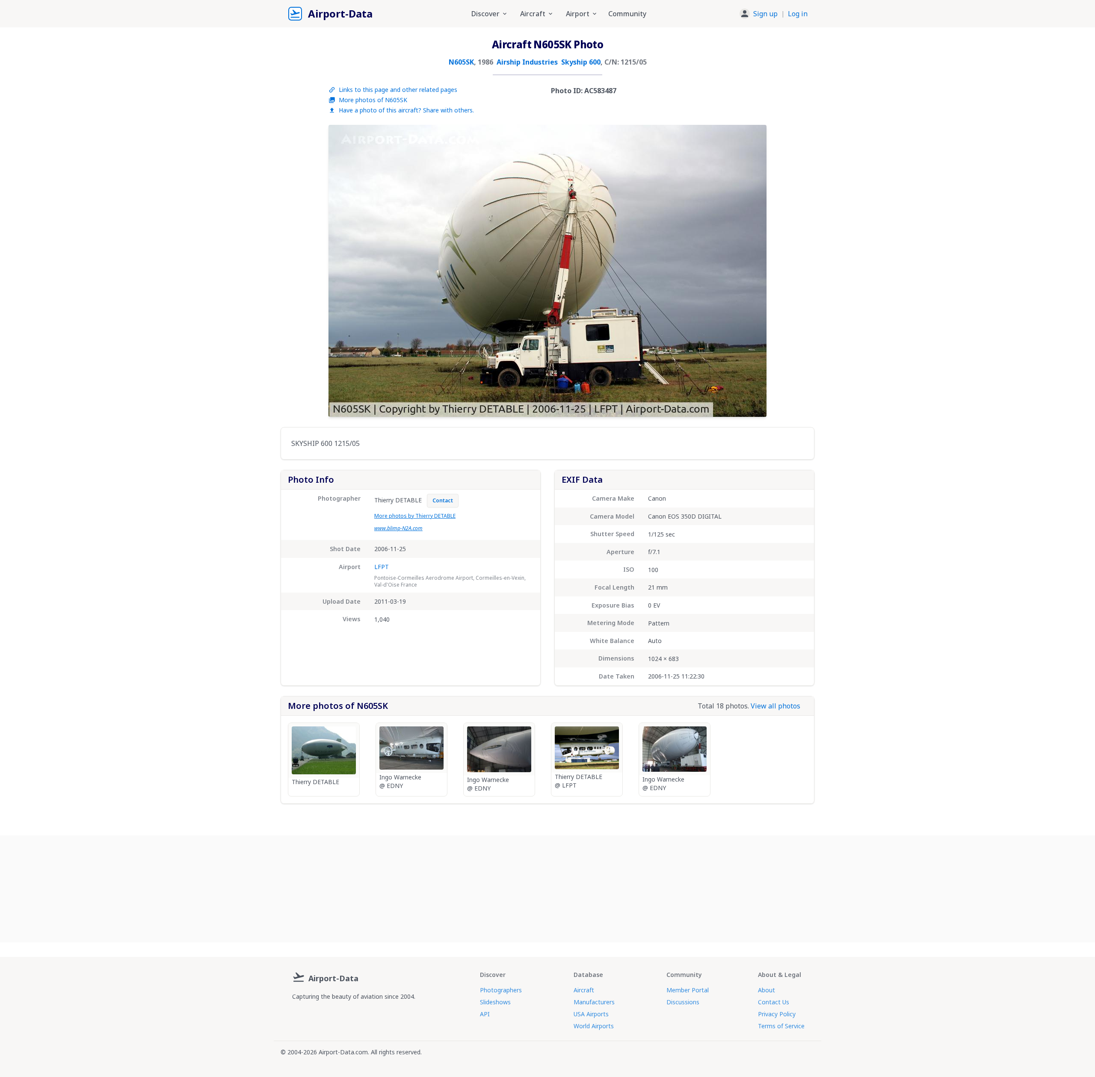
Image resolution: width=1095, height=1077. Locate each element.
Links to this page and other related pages (398, 90)
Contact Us (773, 1002)
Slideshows (495, 1002)
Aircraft (584, 990)
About (766, 990)
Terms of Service (781, 1026)
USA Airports (591, 1014)
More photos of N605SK (373, 100)
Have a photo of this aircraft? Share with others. (406, 110)
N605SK (461, 62)
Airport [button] (577, 13)
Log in (798, 13)
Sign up (765, 13)
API (485, 1014)
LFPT (381, 567)
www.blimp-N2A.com (398, 528)
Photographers (501, 990)
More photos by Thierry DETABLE (415, 515)
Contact (442, 500)
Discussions (682, 1002)
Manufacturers (594, 1002)
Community (627, 13)
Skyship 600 (581, 62)
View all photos (775, 706)
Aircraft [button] (532, 13)
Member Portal (687, 990)
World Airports (594, 1026)
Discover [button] (485, 13)
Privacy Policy (777, 1014)
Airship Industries (527, 62)
